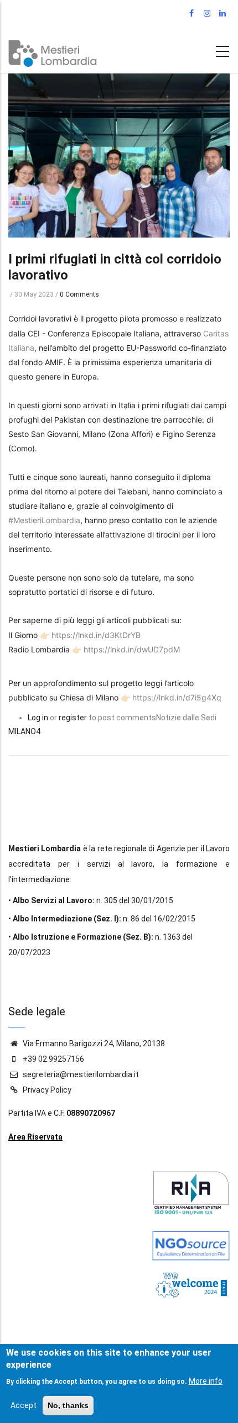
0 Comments (79, 294)
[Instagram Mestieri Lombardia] (207, 14)
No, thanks (68, 1405)
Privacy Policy (47, 1089)
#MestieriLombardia (44, 520)
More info (206, 1381)
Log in (38, 717)
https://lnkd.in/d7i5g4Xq (176, 697)
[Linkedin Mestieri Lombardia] (223, 14)
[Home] (52, 51)
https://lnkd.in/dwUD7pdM (132, 649)
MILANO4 (24, 731)
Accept (24, 1405)
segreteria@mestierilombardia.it (80, 1074)
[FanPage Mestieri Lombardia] (192, 14)
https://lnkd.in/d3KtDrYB (96, 635)
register (73, 717)
